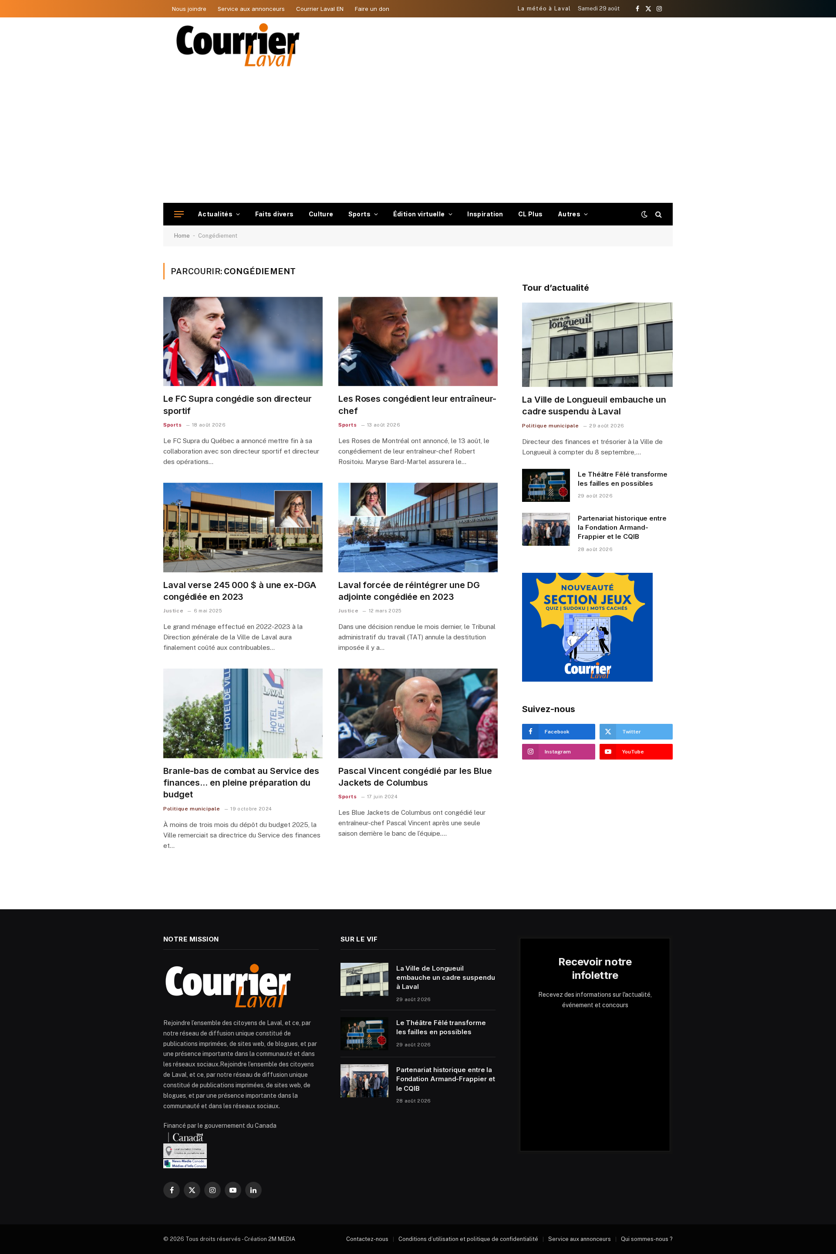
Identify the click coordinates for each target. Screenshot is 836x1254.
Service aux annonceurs (251, 8)
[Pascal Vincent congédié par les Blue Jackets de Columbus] (418, 713)
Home (182, 235)
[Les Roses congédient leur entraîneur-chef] (418, 342)
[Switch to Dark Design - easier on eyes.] (644, 214)
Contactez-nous (367, 1239)
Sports (359, 214)
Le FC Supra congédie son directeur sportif (237, 404)
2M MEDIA (281, 1239)
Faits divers (274, 214)
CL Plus (530, 214)
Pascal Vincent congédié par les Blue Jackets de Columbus (415, 777)
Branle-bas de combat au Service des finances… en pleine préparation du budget (241, 783)
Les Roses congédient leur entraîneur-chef (417, 404)
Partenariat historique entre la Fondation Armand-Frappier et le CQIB (622, 527)
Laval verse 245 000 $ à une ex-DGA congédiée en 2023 (239, 591)
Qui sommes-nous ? (647, 1239)
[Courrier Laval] (238, 44)
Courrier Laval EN (320, 8)
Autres (569, 214)
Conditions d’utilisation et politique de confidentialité (468, 1239)
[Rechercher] (658, 214)
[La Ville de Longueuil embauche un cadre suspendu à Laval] (597, 345)
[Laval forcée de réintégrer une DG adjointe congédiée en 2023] (418, 527)
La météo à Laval (544, 8)
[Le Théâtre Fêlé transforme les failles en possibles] (546, 485)
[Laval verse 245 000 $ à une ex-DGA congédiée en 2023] (243, 527)
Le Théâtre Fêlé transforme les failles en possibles (622, 478)
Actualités (215, 214)
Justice (173, 611)
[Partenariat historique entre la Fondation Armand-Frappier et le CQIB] (546, 529)
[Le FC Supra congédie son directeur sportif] (243, 342)
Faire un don (372, 8)
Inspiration (485, 214)
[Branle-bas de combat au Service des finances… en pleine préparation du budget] (243, 713)
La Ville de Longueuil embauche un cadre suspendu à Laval (594, 405)
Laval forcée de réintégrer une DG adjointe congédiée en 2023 (409, 591)
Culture (321, 214)
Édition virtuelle (419, 214)
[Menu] (179, 214)
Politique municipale (191, 809)
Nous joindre (189, 8)
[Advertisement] (418, 137)
